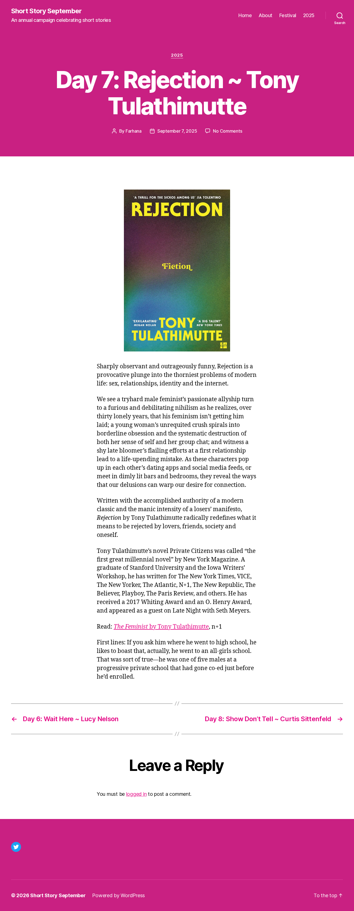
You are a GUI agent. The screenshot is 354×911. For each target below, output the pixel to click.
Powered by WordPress (118, 895)
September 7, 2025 (177, 131)
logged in (136, 794)
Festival (287, 15)
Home (245, 15)
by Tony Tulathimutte (161, 627)
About (265, 15)
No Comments (227, 131)
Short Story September (46, 11)
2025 (308, 15)
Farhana (134, 131)
